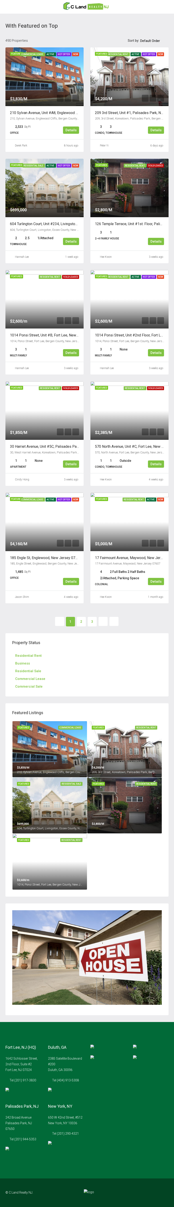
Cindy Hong (22, 479)
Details (71, 130)
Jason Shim (22, 597)
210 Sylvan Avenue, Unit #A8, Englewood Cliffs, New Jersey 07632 (63, 113)
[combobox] (154, 41)
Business (22, 663)
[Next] (103, 621)
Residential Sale (28, 671)
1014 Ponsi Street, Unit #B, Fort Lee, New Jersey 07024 (54, 335)
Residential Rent (28, 656)
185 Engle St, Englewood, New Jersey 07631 (45, 558)
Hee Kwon (106, 256)
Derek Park (21, 145)
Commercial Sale (29, 686)
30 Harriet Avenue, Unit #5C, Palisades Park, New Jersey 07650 (60, 446)
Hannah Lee (22, 256)
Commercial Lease (30, 679)
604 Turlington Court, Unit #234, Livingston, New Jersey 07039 (59, 224)
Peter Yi (104, 145)
